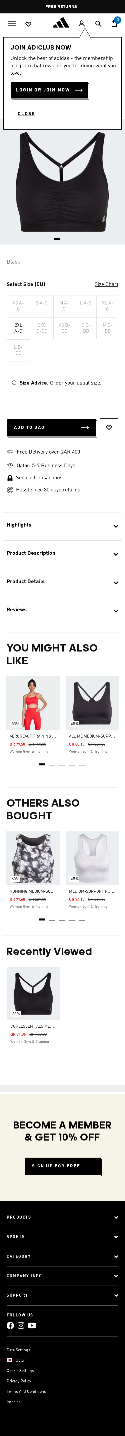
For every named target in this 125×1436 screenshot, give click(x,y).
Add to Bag (29, 427)
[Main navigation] (12, 23)
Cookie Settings (20, 1371)
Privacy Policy (19, 1381)
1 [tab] (42, 762)
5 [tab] (82, 762)
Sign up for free (56, 1166)
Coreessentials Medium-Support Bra (49, 1027)
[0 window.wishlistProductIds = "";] (28, 23)
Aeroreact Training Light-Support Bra (50, 737)
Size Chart (106, 284)
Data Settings (18, 1350)
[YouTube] (32, 1325)
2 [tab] (52, 762)
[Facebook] (10, 1325)
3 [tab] (62, 762)
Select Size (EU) (26, 284)
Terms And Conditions (26, 1392)
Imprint (13, 1402)
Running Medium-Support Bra (41, 892)
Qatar (20, 1361)
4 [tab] (72, 762)
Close (26, 114)
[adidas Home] (63, 22)
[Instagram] (21, 1325)
